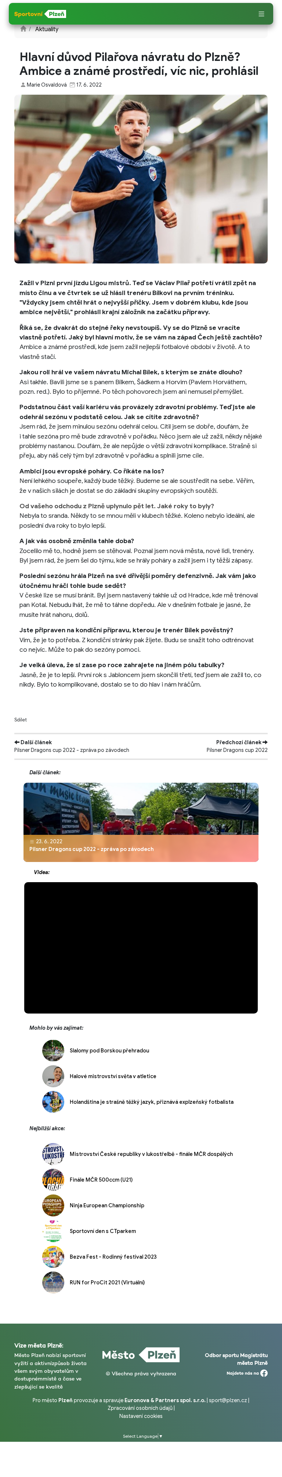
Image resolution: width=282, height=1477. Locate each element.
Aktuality (46, 29)
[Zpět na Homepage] (23, 29)
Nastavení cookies (141, 1416)
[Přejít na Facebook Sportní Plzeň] (247, 1371)
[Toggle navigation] (261, 14)
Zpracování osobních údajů (140, 1408)
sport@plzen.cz (228, 1400)
